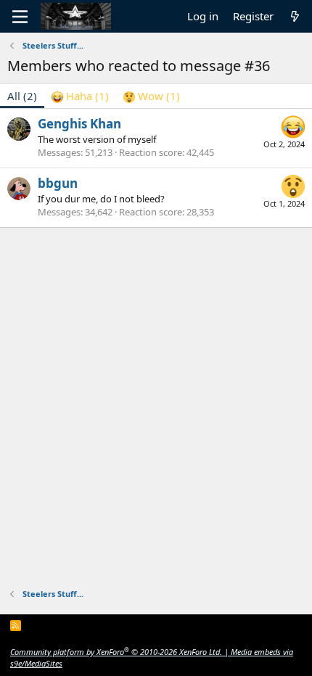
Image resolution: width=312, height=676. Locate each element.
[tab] (80, 96)
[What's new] (295, 16)
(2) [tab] (22, 95)
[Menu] (20, 16)
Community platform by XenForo (116, 651)
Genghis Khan (79, 123)
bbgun (58, 183)
